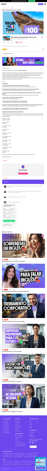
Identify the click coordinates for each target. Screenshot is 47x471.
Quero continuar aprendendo (23, 173)
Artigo (7, 259)
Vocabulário (5, 160)
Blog (30, 420)
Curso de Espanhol (6, 422)
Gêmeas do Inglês (18, 425)
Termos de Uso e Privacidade (20, 444)
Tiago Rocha (17, 429)
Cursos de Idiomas (7, 418)
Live (6, 289)
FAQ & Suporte (32, 436)
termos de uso (9, 224)
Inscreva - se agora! (9, 220)
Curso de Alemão (6, 427)
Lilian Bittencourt (18, 427)
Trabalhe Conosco (18, 437)
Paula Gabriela (17, 422)
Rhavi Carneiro (17, 420)
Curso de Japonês (6, 429)
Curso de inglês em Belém (18, 456)
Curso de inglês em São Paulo (8, 453)
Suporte (16, 440)
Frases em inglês (16, 461)
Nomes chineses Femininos (26, 464)
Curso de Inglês (5, 420)
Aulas (30, 422)
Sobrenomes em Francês (16, 464)
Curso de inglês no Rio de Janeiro (32, 453)
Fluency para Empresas (19, 442)
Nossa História (32, 432)
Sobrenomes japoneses (7, 464)
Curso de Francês (6, 424)
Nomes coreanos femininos (32, 461)
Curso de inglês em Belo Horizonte (20, 453)
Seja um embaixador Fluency (20, 445)
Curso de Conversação (19, 435)
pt (33, 446)
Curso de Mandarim (6, 432)
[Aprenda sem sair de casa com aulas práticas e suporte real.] (23, 61)
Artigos (31, 425)
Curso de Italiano (6, 425)
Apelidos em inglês (23, 461)
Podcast (5, 49)
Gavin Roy (17, 424)
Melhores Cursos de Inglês (7, 461)
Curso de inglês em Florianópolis (29, 456)
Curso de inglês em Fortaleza (8, 456)
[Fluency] (3, 4)
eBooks (31, 427)
